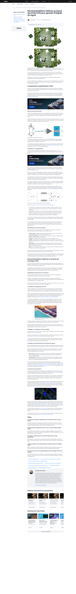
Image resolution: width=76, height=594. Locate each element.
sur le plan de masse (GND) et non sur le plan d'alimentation (49, 296)
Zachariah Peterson (32, 19)
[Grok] (43, 24)
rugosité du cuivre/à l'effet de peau (34, 336)
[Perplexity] (38, 24)
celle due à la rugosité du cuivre (58, 364)
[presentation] (63, 490)
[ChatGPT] (36, 24)
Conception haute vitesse (18, 7)
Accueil (13, 7)
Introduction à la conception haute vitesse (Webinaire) (53, 463)
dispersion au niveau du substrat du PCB (46, 364)
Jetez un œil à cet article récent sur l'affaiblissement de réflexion (37, 365)
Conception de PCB (20, 4)
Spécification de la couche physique (19, 19)
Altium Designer (56, 402)
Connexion (70, 1)
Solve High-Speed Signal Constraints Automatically (35, 463)
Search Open (49, 1)
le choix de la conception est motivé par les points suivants (44, 204)
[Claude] (40, 24)
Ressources (32, 4)
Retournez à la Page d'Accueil (46, 531)
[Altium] (6, 1)
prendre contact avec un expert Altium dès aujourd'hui (44, 414)
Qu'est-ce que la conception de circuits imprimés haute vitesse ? (37, 461)
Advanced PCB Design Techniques (54, 465)
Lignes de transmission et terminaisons (44, 467)
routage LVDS (37, 331)
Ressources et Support (35, 1)
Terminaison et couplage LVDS (18, 18)
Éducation (43, 1)
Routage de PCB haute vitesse (32, 467)
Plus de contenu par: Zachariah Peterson (40, 485)
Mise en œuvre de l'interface (18, 16)
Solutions (26, 1)
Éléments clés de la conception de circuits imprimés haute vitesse (38, 465)
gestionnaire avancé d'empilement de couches (43, 403)
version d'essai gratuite (43, 408)
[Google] (42, 24)
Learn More (32, 106)
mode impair (49, 188)
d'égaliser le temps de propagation (48, 382)
